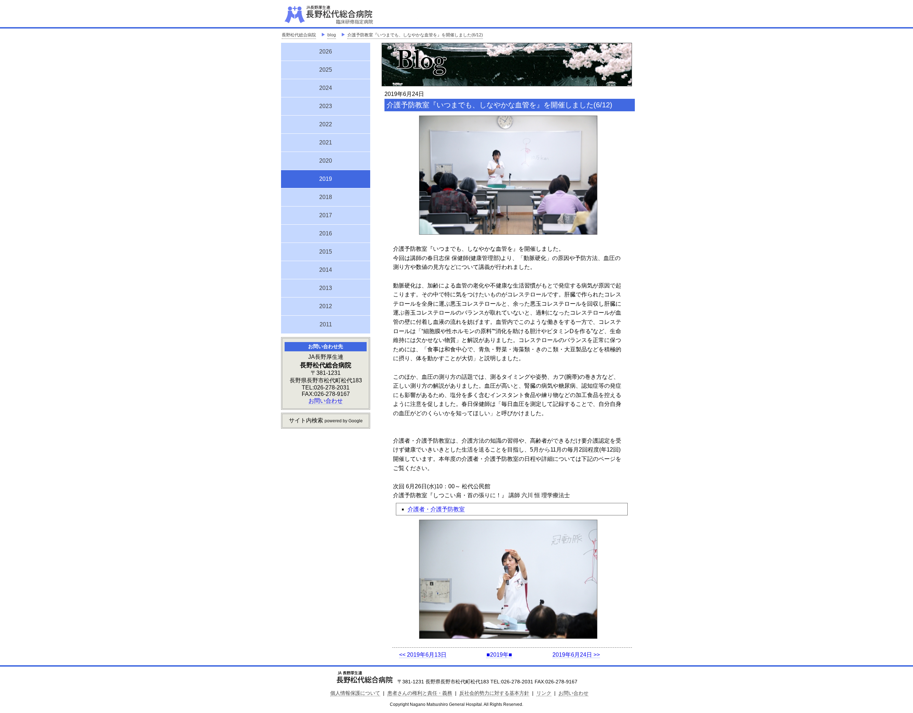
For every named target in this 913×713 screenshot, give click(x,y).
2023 (325, 106)
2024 (325, 88)
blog (331, 34)
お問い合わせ (325, 401)
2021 (325, 142)
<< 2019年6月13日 (423, 655)
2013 (325, 288)
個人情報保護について (355, 693)
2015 (325, 252)
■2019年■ (499, 655)
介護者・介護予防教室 (436, 509)
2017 (325, 215)
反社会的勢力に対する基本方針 (494, 693)
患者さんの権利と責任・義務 (419, 693)
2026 (325, 52)
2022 (325, 124)
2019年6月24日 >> (576, 655)
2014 (325, 270)
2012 (325, 306)
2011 (326, 324)
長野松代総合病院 (299, 34)
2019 (325, 178)
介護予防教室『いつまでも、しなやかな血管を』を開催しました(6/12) (415, 34)
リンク (543, 693)
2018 (325, 197)
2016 (325, 233)
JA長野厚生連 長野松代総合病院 (350, 14)
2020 (325, 161)
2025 (325, 70)
